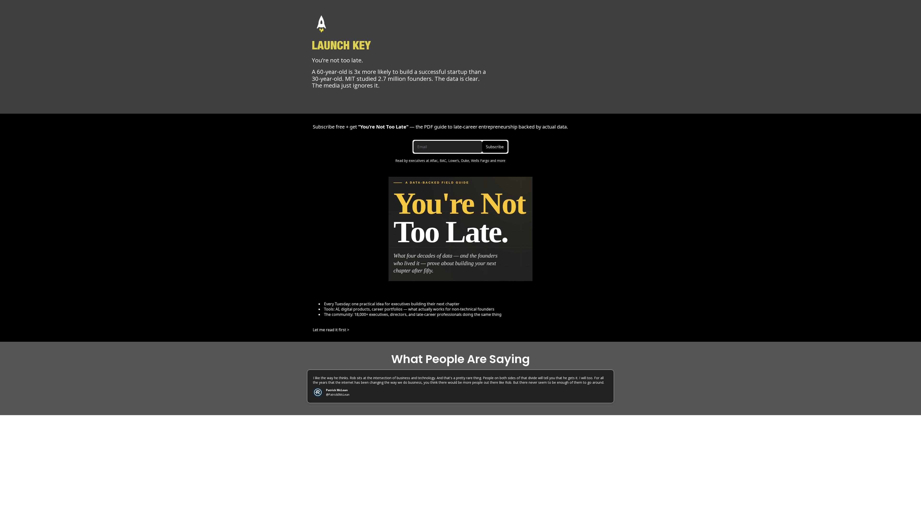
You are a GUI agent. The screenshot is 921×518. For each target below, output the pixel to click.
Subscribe (495, 146)
